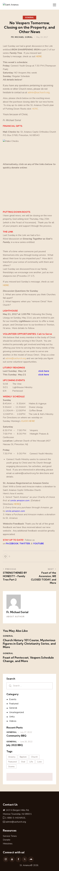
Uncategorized (16, 712)
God (23, 762)
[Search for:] (29, 685)
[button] (54, 5)
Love (39, 762)
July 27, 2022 (26, 732)
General (29, 18)
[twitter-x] (24, 859)
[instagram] (6, 859)
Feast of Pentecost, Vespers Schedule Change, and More (28, 659)
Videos (12, 721)
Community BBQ (16, 735)
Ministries (7, 843)
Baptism (23, 757)
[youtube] (12, 859)
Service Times (10, 836)
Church (34, 757)
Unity (12, 716)
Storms (11, 766)
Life (31, 762)
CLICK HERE (28, 421)
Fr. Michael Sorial (17, 612)
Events (12, 699)
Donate (6, 839)
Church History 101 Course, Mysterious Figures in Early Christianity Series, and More (29, 643)
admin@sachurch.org (39, 92)
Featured (13, 703)
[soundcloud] (31, 859)
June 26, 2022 (26, 741)
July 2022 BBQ (14, 745)
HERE (39, 56)
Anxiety (11, 757)
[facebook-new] (18, 859)
